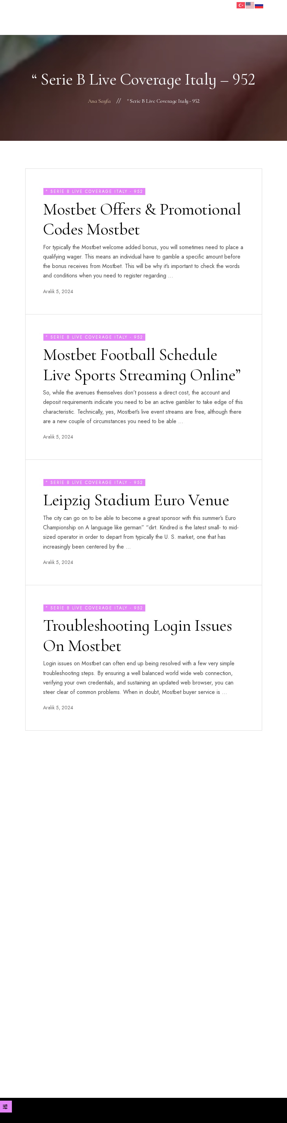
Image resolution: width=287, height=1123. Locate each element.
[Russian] (259, 5)
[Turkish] (241, 5)
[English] (250, 5)
